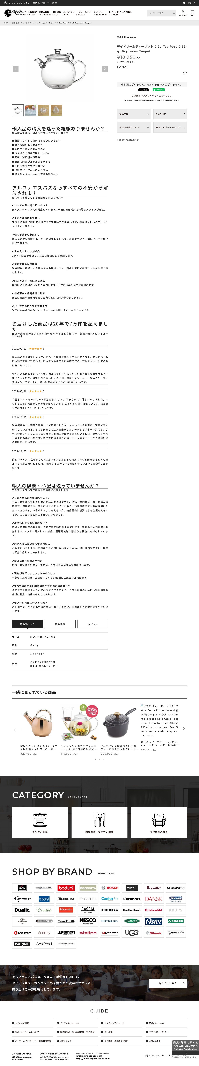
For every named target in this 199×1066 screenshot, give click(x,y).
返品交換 (123, 114)
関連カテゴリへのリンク (168, 127)
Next (105, 69)
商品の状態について (129, 127)
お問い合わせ (155, 1041)
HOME (7, 23)
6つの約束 (161, 114)
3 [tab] (103, 759)
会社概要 (108, 1032)
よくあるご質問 (22, 1023)
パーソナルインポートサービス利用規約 (33, 1041)
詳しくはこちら (168, 983)
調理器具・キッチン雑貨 (21, 23)
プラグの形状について (70, 1023)
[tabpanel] (39, 730)
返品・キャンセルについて (27, 1032)
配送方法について (157, 1023)
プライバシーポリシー (159, 1032)
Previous (16, 69)
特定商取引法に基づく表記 (116, 1041)
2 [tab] (99, 759)
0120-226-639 (18, 3)
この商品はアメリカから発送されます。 (152, 95)
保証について (66, 1041)
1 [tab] (95, 759)
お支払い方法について (114, 1023)
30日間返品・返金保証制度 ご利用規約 (77, 1032)
